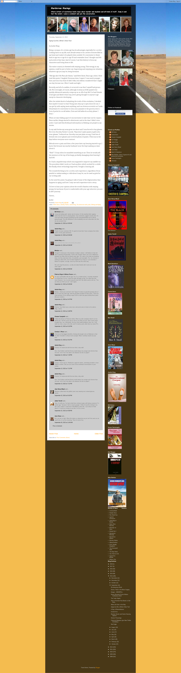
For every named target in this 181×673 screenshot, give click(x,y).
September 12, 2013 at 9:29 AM (63, 284)
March (113, 639)
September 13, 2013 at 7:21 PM (63, 368)
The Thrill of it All (114, 553)
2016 (111, 568)
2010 (111, 651)
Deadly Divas (113, 513)
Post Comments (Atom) (63, 437)
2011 (111, 649)
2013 (111, 576)
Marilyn (57, 250)
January (113, 644)
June (112, 632)
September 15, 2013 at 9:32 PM (63, 395)
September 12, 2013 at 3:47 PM (63, 299)
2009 (111, 654)
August (113, 627)
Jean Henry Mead (60, 389)
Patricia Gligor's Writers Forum (64, 274)
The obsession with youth (83, 204)
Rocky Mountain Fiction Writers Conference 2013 (119, 595)
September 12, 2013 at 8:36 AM (63, 235)
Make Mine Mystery (112, 524)
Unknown (113, 160)
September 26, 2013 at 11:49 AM (64, 422)
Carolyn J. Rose (59, 331)
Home (76, 434)
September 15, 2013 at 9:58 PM (63, 410)
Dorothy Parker (65, 204)
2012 (111, 647)
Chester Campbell (60, 316)
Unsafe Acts (114, 611)
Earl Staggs (114, 139)
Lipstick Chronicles (112, 517)
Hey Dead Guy (113, 515)
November (114, 580)
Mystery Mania (113, 540)
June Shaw (58, 416)
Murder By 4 (112, 531)
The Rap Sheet (113, 551)
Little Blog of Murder (112, 521)
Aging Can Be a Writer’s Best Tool (120, 607)
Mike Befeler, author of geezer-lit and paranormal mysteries (121, 155)
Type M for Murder (112, 556)
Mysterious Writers (112, 537)
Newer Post (53, 434)
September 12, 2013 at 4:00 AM (63, 223)
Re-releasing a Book (116, 587)
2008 (111, 656)
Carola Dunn (114, 134)
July (112, 629)
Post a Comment (57, 426)
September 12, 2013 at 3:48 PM (63, 311)
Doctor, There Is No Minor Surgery (120, 589)
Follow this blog (120, 113)
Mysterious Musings (112, 534)
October (113, 582)
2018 (111, 564)
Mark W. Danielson (116, 152)
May (112, 634)
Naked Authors (113, 542)
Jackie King (72, 204)
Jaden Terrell (58, 401)
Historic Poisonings (116, 618)
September (114, 585)
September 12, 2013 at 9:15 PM (63, 326)
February (114, 641)
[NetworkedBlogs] (120, 111)
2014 (111, 573)
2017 (111, 566)
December (114, 578)
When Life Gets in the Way (118, 604)
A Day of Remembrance (117, 609)
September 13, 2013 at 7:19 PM (63, 355)
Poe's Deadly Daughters (113, 545)
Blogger (98, 667)
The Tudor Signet (115, 598)
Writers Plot (112, 559)
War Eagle (114, 624)
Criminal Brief (113, 510)
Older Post (99, 434)
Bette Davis (56, 204)
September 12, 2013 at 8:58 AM (63, 269)
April (112, 637)
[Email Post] (72, 202)
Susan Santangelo (116, 158)
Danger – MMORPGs (117, 592)
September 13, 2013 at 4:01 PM (63, 340)
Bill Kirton (58, 211)
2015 (111, 571)
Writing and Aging (96, 204)
